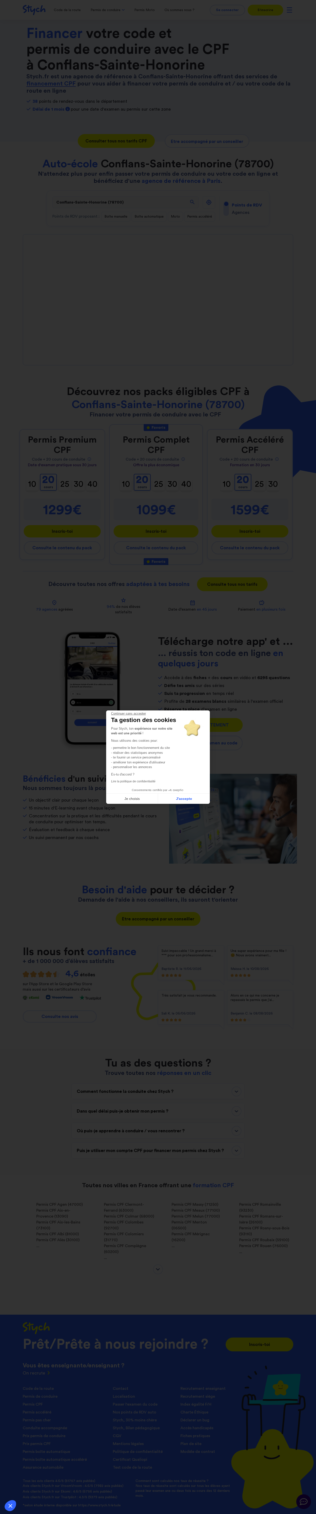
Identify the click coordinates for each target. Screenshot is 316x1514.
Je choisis (132, 799)
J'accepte (184, 799)
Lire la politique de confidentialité (133, 781)
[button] (10, 1506)
